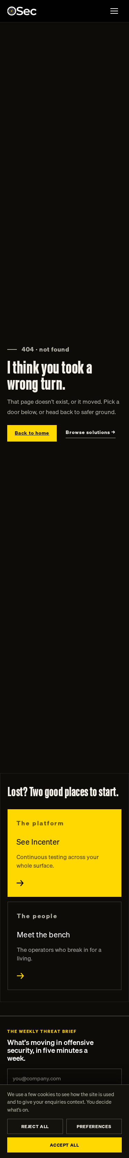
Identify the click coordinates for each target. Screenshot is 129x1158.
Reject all (35, 1126)
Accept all (64, 1145)
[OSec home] (21, 11)
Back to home (32, 433)
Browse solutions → (90, 432)
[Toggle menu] (114, 11)
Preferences (94, 1126)
